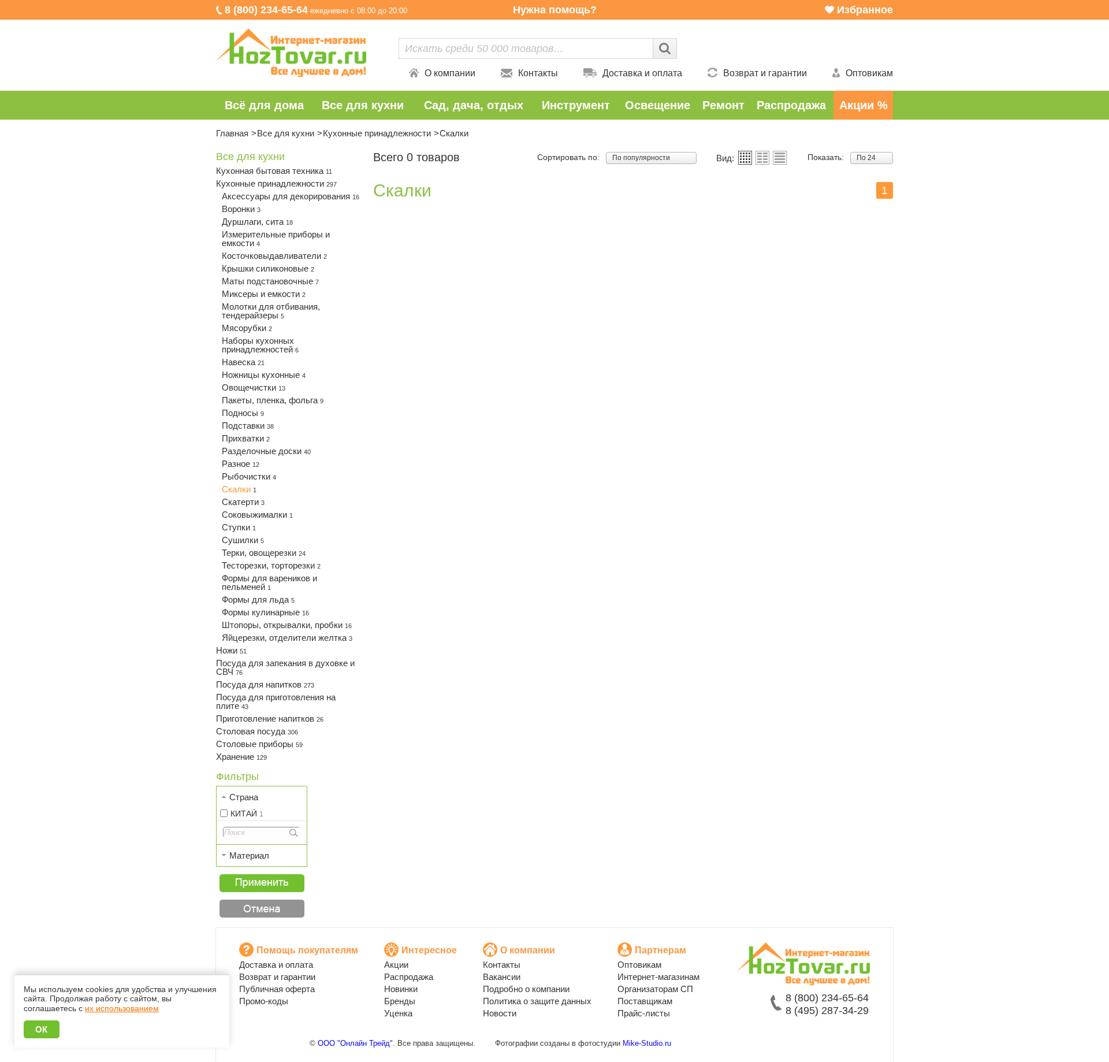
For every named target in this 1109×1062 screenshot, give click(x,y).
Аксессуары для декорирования (290, 196)
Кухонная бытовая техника (274, 171)
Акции (396, 965)
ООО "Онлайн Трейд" (355, 1043)
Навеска (243, 362)
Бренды (399, 1001)
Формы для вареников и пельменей (269, 582)
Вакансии (501, 977)
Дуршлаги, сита (257, 221)
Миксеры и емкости (264, 294)
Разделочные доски (266, 451)
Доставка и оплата (642, 73)
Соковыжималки (257, 514)
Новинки (401, 989)
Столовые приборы (259, 744)
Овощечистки (253, 387)
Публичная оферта (277, 989)
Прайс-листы (643, 1013)
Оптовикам (869, 73)
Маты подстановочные (270, 281)
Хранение (241, 757)
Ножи (231, 650)
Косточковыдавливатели (274, 256)
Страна (243, 797)
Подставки (248, 425)
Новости (499, 1013)
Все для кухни (363, 105)
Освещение (657, 105)
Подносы (243, 413)
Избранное (865, 10)
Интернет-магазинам (658, 977)
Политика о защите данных (537, 1001)
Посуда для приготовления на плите (276, 701)
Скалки (239, 489)
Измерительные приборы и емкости (276, 238)
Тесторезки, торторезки (271, 565)
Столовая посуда (257, 731)
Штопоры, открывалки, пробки (287, 625)
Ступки (239, 527)
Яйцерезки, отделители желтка (287, 638)
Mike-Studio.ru (647, 1043)
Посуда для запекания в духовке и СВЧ (285, 667)
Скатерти (243, 502)
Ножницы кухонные (264, 375)
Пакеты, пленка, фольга (272, 400)
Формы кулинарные (265, 612)
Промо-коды (263, 1001)
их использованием (122, 1008)
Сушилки (243, 540)
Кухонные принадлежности (377, 133)
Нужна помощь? (555, 10)
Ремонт (723, 105)
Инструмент (576, 105)
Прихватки (246, 438)
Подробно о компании (526, 989)
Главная (232, 133)
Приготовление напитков (269, 718)
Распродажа (791, 105)
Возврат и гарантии (765, 73)
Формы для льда (258, 599)
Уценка (398, 1013)
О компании (450, 73)
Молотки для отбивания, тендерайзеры (271, 311)
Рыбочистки (249, 476)
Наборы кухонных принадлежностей (260, 345)
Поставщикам (644, 1001)
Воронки (241, 209)
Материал (249, 855)
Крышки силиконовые (268, 268)
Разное (240, 464)
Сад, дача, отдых (473, 105)
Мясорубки (247, 328)
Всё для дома (264, 105)
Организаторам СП (655, 989)
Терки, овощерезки (264, 553)
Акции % (863, 105)
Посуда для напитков (265, 684)
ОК (41, 1029)
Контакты (538, 73)
